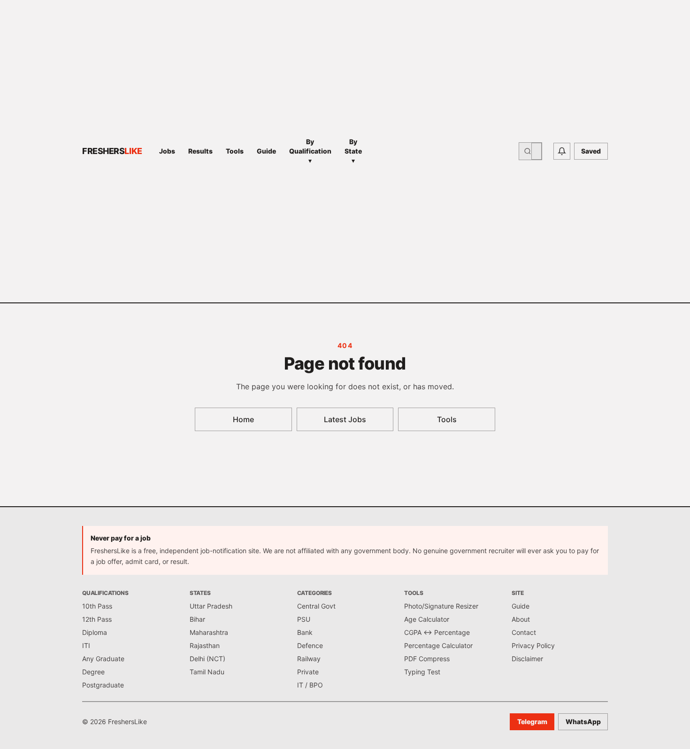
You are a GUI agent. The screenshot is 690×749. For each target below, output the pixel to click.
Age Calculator (426, 619)
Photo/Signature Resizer (441, 606)
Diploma (94, 632)
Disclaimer (527, 659)
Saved (591, 151)
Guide (266, 151)
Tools (235, 151)
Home (243, 419)
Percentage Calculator (438, 645)
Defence (310, 645)
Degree (93, 672)
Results (200, 151)
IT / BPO (310, 685)
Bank (305, 632)
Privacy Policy (533, 645)
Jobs (167, 151)
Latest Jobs (345, 419)
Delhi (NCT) (207, 659)
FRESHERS (112, 151)
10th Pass (97, 606)
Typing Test (422, 672)
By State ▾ (353, 151)
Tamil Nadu (207, 672)
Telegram (532, 722)
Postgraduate (103, 685)
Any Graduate (103, 659)
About (521, 619)
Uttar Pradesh (211, 606)
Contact (524, 632)
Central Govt (316, 606)
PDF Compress (427, 659)
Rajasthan (205, 645)
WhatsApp (583, 722)
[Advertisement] (443, 151)
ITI (86, 645)
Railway (309, 659)
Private (308, 672)
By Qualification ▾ (310, 151)
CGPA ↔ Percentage (437, 632)
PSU (303, 619)
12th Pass (97, 619)
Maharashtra (209, 632)
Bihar (197, 619)
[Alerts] (561, 151)
